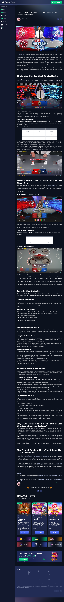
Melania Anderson (25, 18)
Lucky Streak (46, 456)
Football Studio (20, 54)
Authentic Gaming (37, 456)
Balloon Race (59, 463)
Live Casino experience (36, 455)
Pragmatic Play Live (28, 456)
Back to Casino (56, 2)
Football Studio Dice (47, 458)
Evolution (21, 456)
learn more (23, 559)
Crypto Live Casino (40, 463)
